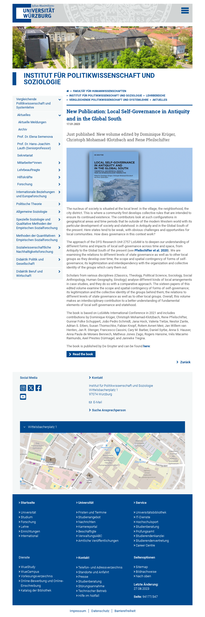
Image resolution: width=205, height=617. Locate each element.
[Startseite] (67, 91)
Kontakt (97, 378)
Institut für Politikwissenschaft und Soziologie (89, 79)
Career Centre (145, 545)
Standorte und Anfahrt (93, 572)
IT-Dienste (143, 517)
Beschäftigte (87, 531)
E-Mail (97, 402)
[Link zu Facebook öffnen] (39, 388)
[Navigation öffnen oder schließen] (185, 11)
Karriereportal (87, 526)
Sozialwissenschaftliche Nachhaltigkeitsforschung (34, 250)
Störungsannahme (91, 586)
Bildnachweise (146, 572)
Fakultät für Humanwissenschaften (99, 91)
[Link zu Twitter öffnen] (31, 388)
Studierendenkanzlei (150, 536)
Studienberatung (147, 526)
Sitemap (142, 567)
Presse (83, 576)
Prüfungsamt (145, 531)
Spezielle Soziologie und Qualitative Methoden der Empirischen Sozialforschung (37, 224)
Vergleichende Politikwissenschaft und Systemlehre (33, 103)
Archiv (22, 129)
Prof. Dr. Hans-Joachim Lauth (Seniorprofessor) (34, 146)
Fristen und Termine (92, 512)
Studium (27, 517)
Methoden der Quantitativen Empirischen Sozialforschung (37, 238)
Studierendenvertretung (152, 540)
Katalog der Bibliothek (36, 590)
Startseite (28, 502)
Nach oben (143, 576)
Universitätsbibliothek (151, 512)
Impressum (78, 611)
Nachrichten (87, 522)
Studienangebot (89, 517)
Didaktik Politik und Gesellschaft (30, 262)
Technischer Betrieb (92, 591)
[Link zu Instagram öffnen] (23, 388)
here (146, 346)
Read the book (83, 354)
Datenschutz (100, 611)
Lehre (25, 526)
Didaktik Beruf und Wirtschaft (29, 274)
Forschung (24, 184)
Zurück (185, 362)
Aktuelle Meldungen (32, 122)
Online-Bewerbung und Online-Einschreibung (42, 583)
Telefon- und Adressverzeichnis (100, 567)
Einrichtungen (30, 531)
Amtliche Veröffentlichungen (98, 540)
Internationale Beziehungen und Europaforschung (35, 194)
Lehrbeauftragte (28, 170)
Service (141, 502)
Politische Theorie (29, 204)
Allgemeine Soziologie (31, 212)
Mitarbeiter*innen (29, 162)
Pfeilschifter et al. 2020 (151, 250)
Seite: (138, 596)
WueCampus (30, 572)
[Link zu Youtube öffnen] (23, 396)
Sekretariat (25, 155)
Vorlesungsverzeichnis (37, 576)
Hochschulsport (147, 522)
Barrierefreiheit (125, 611)
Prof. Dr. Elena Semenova (35, 136)
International (29, 536)
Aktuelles (23, 115)
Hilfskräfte (24, 177)
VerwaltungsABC (90, 536)
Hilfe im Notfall (88, 596)
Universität (28, 512)
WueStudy (28, 567)
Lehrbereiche (155, 95)
